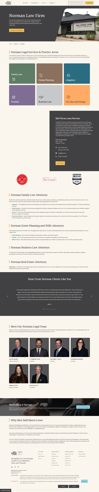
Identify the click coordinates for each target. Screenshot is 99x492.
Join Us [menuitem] (39, 458)
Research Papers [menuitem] (82, 454)
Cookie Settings (5, 490)
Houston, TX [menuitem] (68, 465)
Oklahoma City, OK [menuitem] (69, 454)
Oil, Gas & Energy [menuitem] (55, 465)
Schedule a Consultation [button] (16, 30)
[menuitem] (28, 2)
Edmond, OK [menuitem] (67, 458)
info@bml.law (62, 153)
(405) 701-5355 (62, 156)
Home (10, 44)
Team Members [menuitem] (41, 456)
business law (32, 252)
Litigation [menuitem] (54, 460)
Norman (22, 44)
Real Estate (12, 267)
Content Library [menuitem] (81, 456)
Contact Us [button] (89, 2)
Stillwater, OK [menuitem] (68, 460)
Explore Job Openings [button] (83, 407)
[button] (7, 296)
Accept (63, 486)
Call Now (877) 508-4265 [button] (76, 2)
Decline (74, 486)
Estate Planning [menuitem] (55, 456)
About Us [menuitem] (40, 454)
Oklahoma (16, 44)
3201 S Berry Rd (62, 147)
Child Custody (16, 208)
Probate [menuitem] (53, 458)
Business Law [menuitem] (54, 463)
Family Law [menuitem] (54, 454)
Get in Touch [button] (60, 163)
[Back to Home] (8, 3)
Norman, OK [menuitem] (67, 456)
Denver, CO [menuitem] (67, 463)
